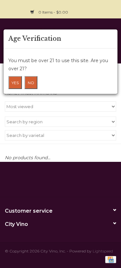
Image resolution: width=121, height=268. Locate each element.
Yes (15, 82)
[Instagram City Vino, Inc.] (111, 8)
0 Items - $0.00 (53, 12)
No (31, 82)
